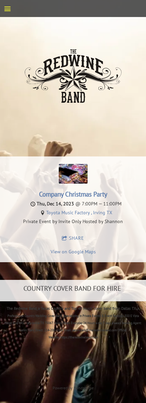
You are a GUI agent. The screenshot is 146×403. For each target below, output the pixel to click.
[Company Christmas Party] (73, 182)
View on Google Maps (73, 252)
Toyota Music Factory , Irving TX (79, 212)
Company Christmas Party (73, 194)
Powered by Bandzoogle (73, 387)
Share (76, 238)
